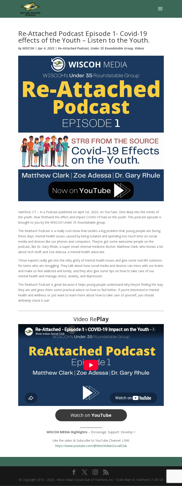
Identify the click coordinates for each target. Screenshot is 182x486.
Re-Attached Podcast (73, 48)
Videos (139, 48)
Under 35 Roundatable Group (112, 48)
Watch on (91, 415)
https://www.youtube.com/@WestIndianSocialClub (91, 446)
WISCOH (28, 48)
